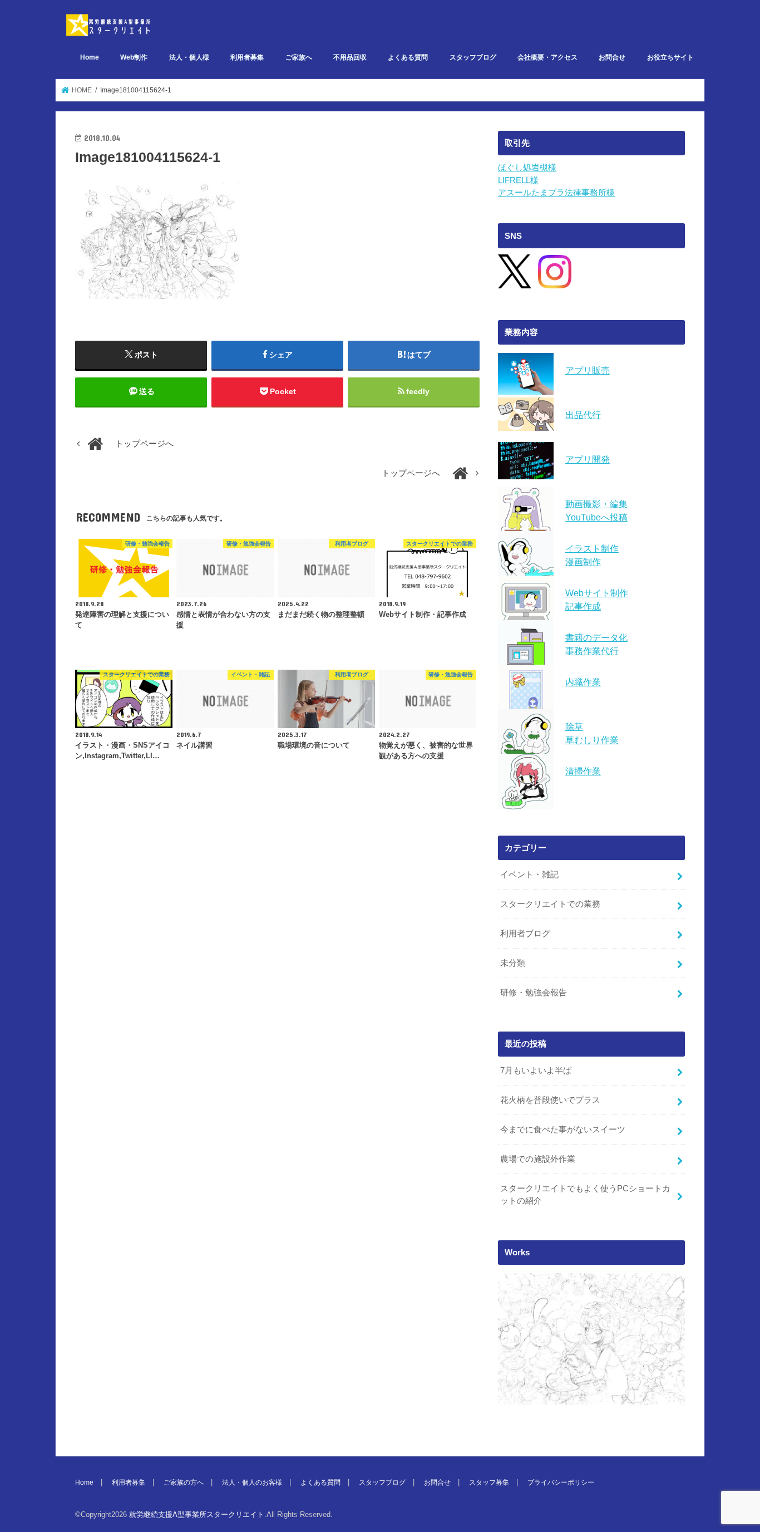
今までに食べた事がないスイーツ (562, 1129)
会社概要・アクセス (547, 57)
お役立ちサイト (670, 57)
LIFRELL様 (518, 180)
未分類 (512, 963)
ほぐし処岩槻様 (527, 167)
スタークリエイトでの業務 (550, 904)
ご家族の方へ (184, 1482)
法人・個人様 (189, 57)
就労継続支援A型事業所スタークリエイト (196, 1514)
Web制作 (133, 57)
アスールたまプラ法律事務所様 (556, 192)
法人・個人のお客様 (252, 1482)
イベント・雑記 (529, 874)
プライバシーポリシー (560, 1482)
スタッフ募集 (489, 1482)
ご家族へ (298, 57)
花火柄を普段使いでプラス (550, 1100)
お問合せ (612, 57)
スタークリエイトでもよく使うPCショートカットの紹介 (585, 1194)
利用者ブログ (525, 933)
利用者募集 (247, 57)
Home (89, 57)
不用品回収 (350, 57)
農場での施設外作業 (537, 1159)
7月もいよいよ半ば (535, 1070)
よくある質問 (408, 57)
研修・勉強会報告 (533, 992)
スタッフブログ (473, 57)
